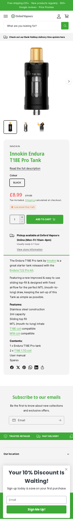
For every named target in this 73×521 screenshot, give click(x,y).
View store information (30, 249)
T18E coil (15, 328)
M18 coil (15, 333)
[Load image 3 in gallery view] (40, 127)
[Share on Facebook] (12, 367)
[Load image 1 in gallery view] (10, 127)
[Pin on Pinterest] (24, 367)
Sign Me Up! (36, 509)
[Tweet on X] (18, 367)
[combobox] (36, 25)
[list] (36, 37)
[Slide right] (69, 81)
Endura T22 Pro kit (21, 270)
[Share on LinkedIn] (36, 367)
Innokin (15, 146)
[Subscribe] (60, 420)
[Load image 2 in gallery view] (25, 127)
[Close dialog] (66, 469)
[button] (6, 16)
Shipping (30, 200)
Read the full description (25, 168)
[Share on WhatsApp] (30, 367)
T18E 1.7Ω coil (23, 350)
